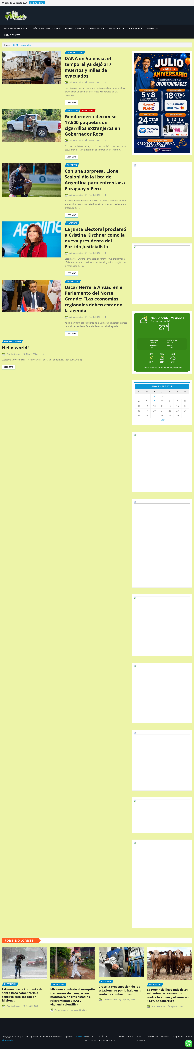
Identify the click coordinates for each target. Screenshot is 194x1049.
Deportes (152, 28)
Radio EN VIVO (12, 35)
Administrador (76, 82)
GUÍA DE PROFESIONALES (45, 28)
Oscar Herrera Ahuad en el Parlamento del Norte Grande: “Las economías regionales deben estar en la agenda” (94, 299)
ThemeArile (7, 1040)
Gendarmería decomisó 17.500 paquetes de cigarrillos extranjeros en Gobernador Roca (92, 125)
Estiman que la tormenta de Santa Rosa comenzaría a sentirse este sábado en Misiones (22, 994)
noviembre (26, 45)
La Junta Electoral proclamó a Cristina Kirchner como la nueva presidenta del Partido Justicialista (95, 238)
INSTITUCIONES (73, 28)
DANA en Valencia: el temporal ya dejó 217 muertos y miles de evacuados (88, 67)
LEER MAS (71, 102)
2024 (15, 45)
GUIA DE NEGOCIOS (14, 28)
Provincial (115, 28)
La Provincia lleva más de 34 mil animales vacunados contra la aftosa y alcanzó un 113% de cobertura (168, 995)
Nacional (135, 28)
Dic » (163, 419)
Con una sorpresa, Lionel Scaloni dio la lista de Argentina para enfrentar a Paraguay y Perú (95, 180)
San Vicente (95, 28)
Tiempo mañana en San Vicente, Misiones (162, 368)
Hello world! (15, 348)
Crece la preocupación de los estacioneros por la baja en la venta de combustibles (120, 990)
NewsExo (80, 1036)
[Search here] (191, 28)
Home (7, 45)
